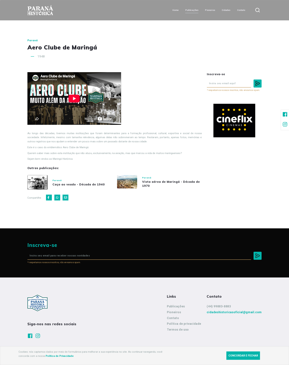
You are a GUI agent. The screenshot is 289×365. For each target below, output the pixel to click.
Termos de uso (178, 329)
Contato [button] (241, 10)
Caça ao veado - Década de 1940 (79, 184)
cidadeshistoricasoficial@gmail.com (234, 312)
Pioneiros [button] (210, 10)
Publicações (176, 306)
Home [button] (175, 10)
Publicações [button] (191, 10)
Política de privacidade (184, 323)
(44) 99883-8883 (219, 306)
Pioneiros (174, 312)
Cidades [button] (226, 10)
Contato (173, 318)
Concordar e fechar (243, 355)
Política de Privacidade (60, 355)
